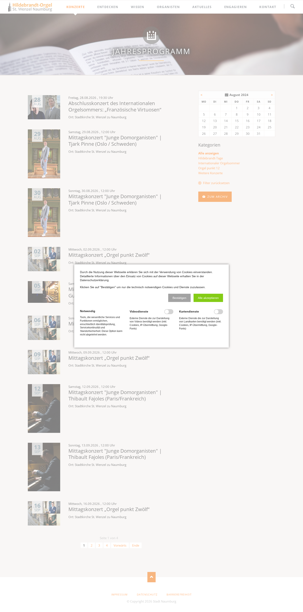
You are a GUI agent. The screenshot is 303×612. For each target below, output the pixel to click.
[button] (179, 298)
